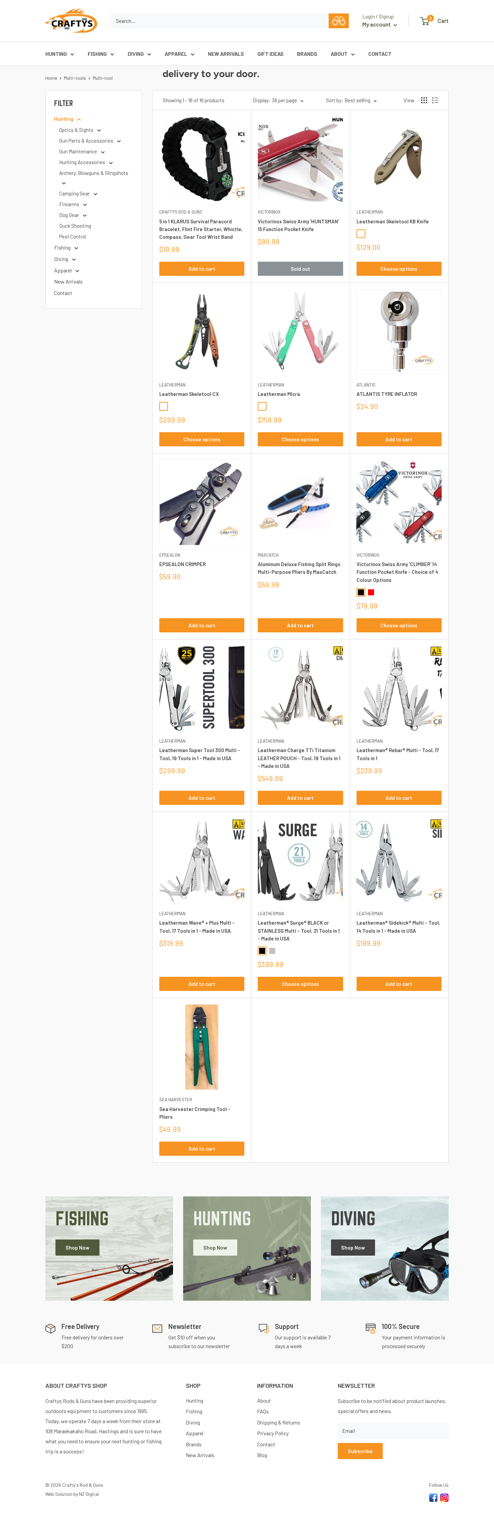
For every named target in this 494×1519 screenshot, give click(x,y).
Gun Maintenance (78, 151)
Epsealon (169, 555)
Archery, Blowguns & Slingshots (93, 173)
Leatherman (370, 212)
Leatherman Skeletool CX (189, 394)
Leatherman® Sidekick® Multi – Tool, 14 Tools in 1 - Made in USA (398, 926)
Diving (136, 53)
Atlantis (366, 384)
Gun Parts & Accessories (86, 141)
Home (51, 78)
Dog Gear (69, 215)
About (339, 53)
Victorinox (269, 212)
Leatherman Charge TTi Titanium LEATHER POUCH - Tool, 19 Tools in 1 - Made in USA (299, 758)
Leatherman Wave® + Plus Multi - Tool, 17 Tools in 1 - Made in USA (197, 926)
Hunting (56, 53)
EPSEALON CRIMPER (182, 564)
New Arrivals (226, 53)
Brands (307, 53)
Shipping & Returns (278, 1422)
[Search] (339, 20)
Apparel (176, 53)
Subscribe (360, 1451)
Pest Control (72, 236)
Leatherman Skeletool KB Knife (393, 221)
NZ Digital (89, 1494)
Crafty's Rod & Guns (180, 212)
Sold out (300, 269)
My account (377, 24)
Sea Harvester (175, 1099)
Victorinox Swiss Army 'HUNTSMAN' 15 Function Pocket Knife (298, 225)
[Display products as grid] (424, 100)
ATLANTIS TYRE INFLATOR (387, 394)
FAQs (263, 1411)
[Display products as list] (435, 100)
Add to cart (202, 269)
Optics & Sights (76, 130)
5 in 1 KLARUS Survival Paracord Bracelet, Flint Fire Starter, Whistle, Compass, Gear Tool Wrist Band (201, 229)
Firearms (69, 204)
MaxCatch (268, 555)
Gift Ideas (270, 53)
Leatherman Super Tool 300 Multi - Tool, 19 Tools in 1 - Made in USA (199, 754)
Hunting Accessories (82, 162)
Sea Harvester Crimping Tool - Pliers (194, 1113)
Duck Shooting (75, 226)
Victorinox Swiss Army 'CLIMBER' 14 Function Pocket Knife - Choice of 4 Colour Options (397, 572)
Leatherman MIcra (279, 394)
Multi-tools (75, 78)
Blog (262, 1455)
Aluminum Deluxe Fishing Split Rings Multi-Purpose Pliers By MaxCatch (299, 568)
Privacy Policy (273, 1433)
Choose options (398, 269)
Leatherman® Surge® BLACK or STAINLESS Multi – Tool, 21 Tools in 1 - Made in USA (299, 930)
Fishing (97, 53)
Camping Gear (75, 193)
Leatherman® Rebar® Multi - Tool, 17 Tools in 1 (398, 754)
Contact (380, 53)
